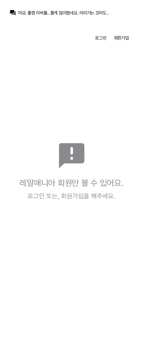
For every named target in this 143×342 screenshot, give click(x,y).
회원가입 (121, 38)
